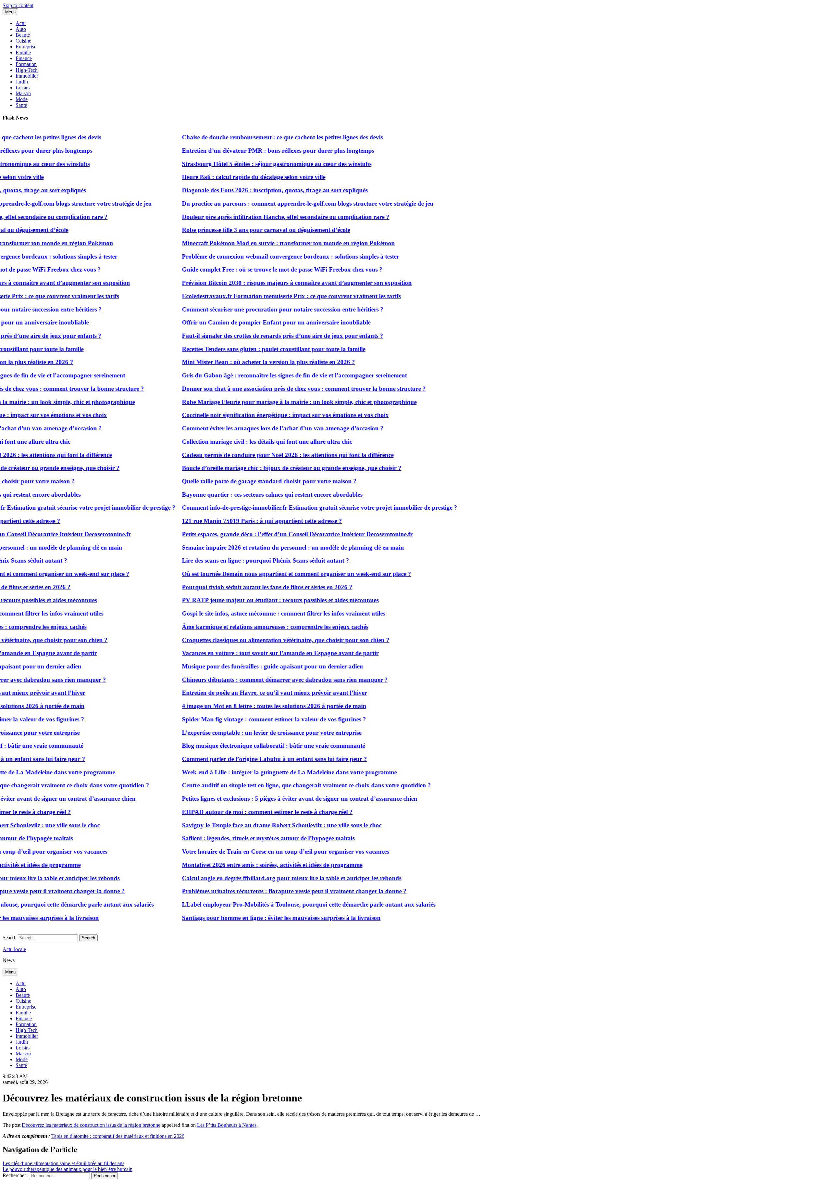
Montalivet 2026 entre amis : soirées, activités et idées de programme (251, 864)
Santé (21, 105)
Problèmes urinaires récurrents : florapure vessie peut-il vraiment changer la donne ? (273, 891)
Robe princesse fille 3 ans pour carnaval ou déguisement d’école (245, 229)
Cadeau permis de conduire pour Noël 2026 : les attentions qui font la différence (267, 454)
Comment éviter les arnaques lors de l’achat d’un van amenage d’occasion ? (262, 428)
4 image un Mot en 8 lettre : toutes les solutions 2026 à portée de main (253, 706)
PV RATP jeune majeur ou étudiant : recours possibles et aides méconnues (259, 600)
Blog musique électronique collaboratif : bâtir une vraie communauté (252, 745)
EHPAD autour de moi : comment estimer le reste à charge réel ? (246, 811)
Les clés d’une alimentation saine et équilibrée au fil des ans (63, 1163)
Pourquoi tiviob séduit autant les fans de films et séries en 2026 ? (246, 587)
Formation (26, 64)
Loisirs (23, 87)
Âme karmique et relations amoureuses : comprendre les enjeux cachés (254, 626)
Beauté (23, 35)
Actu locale (14, 949)
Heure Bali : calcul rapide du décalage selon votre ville (232, 176)
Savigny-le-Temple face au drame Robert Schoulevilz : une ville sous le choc (261, 825)
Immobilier (27, 76)
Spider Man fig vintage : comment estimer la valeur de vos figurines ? (253, 719)
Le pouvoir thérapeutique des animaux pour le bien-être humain (67, 1169)
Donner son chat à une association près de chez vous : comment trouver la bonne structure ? (283, 388)
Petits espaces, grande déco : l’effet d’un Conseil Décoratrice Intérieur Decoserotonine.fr (276, 534)
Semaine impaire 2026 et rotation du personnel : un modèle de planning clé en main (272, 547)
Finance (24, 58)
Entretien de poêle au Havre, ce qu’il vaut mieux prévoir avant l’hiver (253, 692)
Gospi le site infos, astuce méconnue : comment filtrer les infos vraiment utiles (262, 613)
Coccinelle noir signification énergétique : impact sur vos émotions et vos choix (264, 415)
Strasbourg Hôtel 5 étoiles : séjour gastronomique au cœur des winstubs (256, 163)
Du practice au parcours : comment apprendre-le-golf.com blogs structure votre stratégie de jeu (287, 203)
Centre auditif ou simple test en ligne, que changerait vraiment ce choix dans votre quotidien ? (285, 785)
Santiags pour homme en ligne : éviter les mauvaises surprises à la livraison (260, 917)
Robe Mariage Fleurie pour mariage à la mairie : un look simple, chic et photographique (278, 402)
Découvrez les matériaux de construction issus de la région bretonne (91, 1125)
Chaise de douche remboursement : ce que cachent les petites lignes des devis (261, 137)
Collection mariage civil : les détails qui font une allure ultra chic (246, 441)
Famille (23, 52)
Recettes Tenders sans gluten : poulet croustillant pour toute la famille (252, 349)
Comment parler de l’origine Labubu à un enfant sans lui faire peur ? (253, 759)
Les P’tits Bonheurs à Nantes (226, 1125)
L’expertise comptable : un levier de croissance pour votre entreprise (251, 732)
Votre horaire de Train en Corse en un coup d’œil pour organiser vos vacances (264, 851)
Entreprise (26, 46)
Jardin (22, 81)
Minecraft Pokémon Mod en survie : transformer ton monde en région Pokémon (267, 243)
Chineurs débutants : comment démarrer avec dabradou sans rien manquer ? (264, 679)
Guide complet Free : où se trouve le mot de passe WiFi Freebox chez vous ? (261, 269)
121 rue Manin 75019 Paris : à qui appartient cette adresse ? (241, 520)
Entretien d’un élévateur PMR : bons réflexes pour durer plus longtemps (257, 150)
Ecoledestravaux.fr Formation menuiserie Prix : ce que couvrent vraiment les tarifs (270, 296)
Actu (21, 23)
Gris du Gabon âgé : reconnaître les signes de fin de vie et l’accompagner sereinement (273, 375)
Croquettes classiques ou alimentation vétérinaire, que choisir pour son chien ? (264, 640)
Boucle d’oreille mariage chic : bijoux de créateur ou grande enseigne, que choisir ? (270, 467)
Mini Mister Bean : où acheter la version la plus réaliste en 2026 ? (247, 362)
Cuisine (23, 41)
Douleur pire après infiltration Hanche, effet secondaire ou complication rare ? (264, 216)
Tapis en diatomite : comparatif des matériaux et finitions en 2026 (117, 1136)
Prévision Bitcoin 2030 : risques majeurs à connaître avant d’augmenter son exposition (276, 282)
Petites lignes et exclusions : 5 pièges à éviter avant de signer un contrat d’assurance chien (278, 798)
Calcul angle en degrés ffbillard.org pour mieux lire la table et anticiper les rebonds (270, 878)
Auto (21, 29)
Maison (23, 93)
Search (10, 937)
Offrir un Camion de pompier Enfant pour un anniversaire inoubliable (255, 322)
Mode (22, 99)
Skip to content (18, 5)
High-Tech (27, 70)
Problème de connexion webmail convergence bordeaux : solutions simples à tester (269, 256)
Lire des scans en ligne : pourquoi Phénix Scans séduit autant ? (244, 560)
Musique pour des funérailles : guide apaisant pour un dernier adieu (251, 666)
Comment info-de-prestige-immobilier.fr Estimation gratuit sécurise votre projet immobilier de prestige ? (298, 507)
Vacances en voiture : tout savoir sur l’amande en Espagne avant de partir (259, 653)
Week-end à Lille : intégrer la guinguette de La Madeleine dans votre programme (268, 772)
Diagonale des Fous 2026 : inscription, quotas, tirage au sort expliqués (254, 190)
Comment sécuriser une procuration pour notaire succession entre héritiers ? (262, 309)
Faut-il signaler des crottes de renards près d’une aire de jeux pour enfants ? (261, 335)
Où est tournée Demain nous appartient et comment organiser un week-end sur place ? (275, 573)
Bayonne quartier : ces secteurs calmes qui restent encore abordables (251, 494)
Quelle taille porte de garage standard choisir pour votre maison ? (248, 481)
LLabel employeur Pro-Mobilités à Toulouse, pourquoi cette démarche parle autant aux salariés (288, 904)
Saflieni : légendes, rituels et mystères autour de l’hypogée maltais (247, 838)
